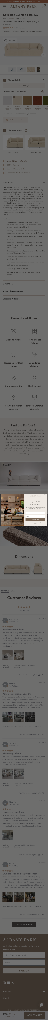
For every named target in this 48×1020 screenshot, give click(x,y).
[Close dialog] (45, 495)
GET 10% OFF (35, 519)
